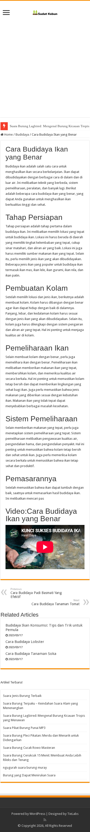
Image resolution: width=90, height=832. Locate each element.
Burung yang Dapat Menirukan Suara (29, 775)
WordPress (37, 814)
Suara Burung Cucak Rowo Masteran (29, 748)
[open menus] (6, 13)
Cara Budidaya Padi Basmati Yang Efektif (36, 593)
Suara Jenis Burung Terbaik (22, 696)
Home (8, 134)
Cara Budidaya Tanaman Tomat (56, 602)
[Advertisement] (45, 65)
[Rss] (45, 820)
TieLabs (72, 814)
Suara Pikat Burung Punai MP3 (24, 728)
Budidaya (22, 134)
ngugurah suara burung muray (25, 767)
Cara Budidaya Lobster (25, 641)
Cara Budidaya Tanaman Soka (31, 653)
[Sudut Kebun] (45, 12)
